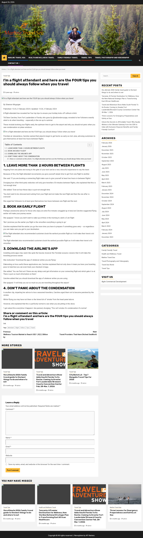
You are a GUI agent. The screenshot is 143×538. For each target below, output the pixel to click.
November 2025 (107, 154)
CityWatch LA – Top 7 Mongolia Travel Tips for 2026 (80, 377)
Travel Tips (86, 58)
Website (9, 455)
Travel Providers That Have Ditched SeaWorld (78, 333)
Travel (33, 327)
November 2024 (107, 197)
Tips (27, 327)
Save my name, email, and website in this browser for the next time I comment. (39, 464)
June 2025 (105, 172)
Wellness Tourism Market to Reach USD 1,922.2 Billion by (25, 334)
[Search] (139, 60)
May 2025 (105, 175)
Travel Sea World (108, 265)
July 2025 (105, 168)
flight (17, 327)
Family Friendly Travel (68, 58)
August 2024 (106, 208)
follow (23, 327)
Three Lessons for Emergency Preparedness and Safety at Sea (124, 512)
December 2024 (107, 194)
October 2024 (107, 201)
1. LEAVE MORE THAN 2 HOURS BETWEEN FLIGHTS (25, 148)
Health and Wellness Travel (41, 58)
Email (8, 447)
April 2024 (105, 223)
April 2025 (105, 179)
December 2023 (107, 237)
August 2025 (106, 165)
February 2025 (107, 186)
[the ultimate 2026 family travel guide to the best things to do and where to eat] (17, 359)
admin (17, 92)
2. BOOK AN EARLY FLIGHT (16, 151)
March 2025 (106, 183)
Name (8, 438)
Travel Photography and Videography (112, 58)
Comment (10, 409)
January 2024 (106, 233)
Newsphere (78, 535)
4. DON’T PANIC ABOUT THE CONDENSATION (23, 156)
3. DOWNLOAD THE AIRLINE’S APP (19, 154)
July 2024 (105, 212)
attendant (11, 327)
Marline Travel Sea (16, 58)
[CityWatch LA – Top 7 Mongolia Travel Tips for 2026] (83, 359)
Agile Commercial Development (114, 282)
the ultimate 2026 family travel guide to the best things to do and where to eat (15, 378)
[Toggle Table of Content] (88, 145)
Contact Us (13, 63)
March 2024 (106, 226)
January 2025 (106, 190)
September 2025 (108, 161)
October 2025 (107, 157)
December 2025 (107, 150)
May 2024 (105, 219)
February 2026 (107, 143)
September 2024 (108, 204)
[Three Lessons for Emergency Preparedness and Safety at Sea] (124, 494)
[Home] (4, 57)
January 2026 (106, 146)
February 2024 (107, 230)
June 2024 (105, 215)
